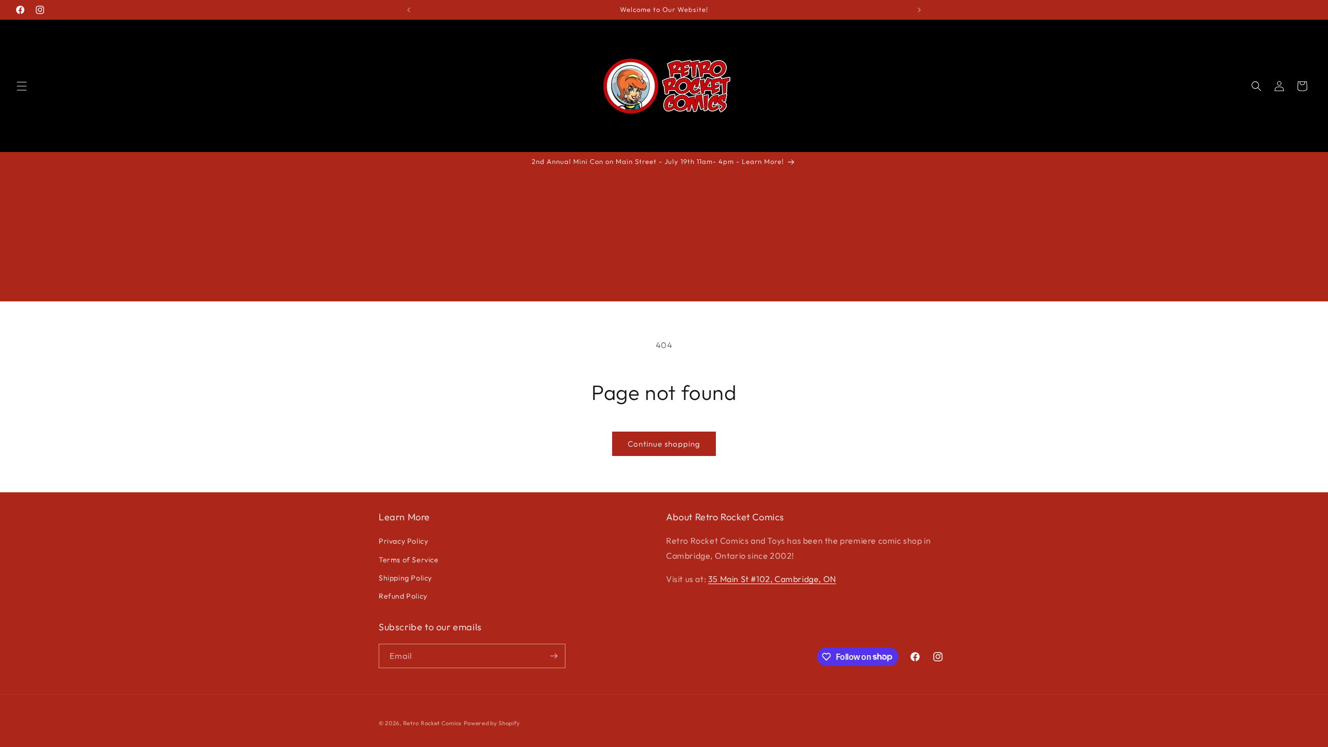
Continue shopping (664, 444)
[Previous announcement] (408, 10)
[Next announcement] (919, 10)
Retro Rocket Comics (432, 723)
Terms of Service (409, 559)
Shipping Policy (405, 578)
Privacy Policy (403, 541)
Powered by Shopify (492, 723)
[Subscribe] (553, 656)
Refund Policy (403, 596)
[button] (21, 86)
